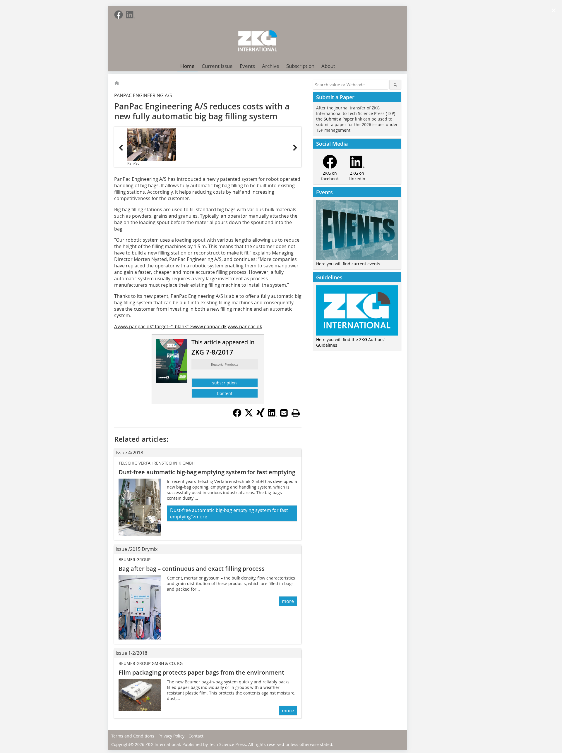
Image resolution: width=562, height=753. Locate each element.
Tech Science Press (227, 744)
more (288, 601)
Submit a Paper (339, 119)
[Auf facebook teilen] (237, 415)
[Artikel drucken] (295, 412)
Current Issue (217, 66)
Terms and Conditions (132, 736)
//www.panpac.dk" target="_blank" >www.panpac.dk (170, 326)
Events (247, 66)
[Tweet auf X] (249, 415)
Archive (270, 66)
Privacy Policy (171, 736)
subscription (224, 383)
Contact (196, 736)
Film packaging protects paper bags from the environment (201, 672)
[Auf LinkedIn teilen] (272, 415)
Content (224, 393)
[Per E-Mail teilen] (284, 412)
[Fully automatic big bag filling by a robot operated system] (151, 144)
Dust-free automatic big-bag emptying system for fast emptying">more (229, 513)
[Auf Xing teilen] (260, 415)
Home (187, 66)
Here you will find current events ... (350, 264)
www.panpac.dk (245, 326)
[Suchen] (395, 84)
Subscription (300, 66)
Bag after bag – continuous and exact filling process (192, 569)
